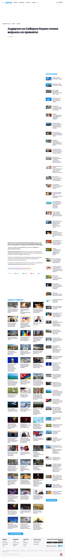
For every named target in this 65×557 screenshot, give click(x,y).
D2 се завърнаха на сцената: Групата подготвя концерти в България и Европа (57, 151)
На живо (34, 2)
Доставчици (28, 550)
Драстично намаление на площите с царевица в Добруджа (57, 277)
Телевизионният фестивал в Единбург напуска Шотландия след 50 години (38, 497)
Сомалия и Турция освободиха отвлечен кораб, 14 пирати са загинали (25, 353)
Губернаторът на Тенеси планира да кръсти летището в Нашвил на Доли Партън (12, 426)
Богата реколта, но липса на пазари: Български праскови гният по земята (57, 242)
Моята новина (5, 544)
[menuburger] (3, 2)
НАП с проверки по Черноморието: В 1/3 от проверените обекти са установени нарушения (57, 204)
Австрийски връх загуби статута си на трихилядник (25, 409)
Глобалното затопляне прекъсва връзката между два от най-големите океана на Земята (12, 382)
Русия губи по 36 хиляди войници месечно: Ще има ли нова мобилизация (13, 454)
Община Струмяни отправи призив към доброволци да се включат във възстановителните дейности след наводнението (57, 468)
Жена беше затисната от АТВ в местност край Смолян (57, 439)
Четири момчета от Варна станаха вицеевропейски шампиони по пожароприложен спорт (57, 224)
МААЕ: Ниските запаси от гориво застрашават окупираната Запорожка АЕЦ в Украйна (38, 411)
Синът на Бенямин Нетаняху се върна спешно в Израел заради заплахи (12, 325)
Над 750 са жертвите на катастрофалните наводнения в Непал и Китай (13, 310)
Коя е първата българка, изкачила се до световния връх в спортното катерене (57, 286)
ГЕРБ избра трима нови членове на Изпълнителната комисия (57, 100)
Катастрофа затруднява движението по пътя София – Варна (57, 92)
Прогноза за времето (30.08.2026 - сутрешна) (57, 301)
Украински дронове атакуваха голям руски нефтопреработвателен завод (25, 311)
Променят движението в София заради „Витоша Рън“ (57, 294)
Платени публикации (5, 551)
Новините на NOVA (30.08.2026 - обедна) (57, 84)
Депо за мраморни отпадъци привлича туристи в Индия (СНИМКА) (24, 366)
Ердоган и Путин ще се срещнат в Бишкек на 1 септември (38, 439)
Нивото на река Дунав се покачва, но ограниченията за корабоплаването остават (57, 125)
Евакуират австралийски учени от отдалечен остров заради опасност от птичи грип (13, 526)
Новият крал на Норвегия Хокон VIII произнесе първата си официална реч (38, 366)
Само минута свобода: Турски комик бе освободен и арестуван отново (25, 425)
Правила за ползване (51, 550)
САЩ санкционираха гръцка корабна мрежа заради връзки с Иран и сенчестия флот (13, 440)
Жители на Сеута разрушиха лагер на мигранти (37, 512)
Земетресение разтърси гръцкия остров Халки (24, 395)
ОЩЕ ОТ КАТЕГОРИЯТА (15, 533)
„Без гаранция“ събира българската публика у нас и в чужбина (57, 186)
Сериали (25, 544)
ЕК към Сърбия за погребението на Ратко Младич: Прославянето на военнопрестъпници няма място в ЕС (37, 526)
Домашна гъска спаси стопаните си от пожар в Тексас (13, 395)
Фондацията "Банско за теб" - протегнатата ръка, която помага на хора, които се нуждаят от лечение (57, 169)
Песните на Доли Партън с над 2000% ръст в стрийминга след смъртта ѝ (12, 512)
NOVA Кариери (36, 542)
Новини (15, 2)
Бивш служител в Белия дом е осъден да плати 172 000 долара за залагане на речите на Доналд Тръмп (38, 382)
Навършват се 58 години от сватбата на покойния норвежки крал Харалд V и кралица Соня (25, 440)
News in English (36, 544)
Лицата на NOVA (16, 542)
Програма (21, 2)
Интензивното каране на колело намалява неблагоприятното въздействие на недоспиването (57, 348)
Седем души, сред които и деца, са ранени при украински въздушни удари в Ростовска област (13, 468)
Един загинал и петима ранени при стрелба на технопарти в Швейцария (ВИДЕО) (57, 160)
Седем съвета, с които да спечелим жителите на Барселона (12, 353)
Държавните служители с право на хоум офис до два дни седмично (57, 108)
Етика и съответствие (58, 550)
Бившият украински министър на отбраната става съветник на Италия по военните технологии (37, 483)
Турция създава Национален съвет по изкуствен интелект (12, 409)
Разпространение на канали (16, 550)
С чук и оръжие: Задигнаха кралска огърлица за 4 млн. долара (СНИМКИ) (24, 497)
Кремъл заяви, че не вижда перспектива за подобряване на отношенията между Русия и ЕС (38, 397)
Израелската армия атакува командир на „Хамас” (13, 338)
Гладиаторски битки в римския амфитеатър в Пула (25, 512)
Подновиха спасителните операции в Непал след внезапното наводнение (38, 454)
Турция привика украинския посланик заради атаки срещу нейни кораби (25, 382)
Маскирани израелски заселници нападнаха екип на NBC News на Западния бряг (38, 310)
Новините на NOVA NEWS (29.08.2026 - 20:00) (57, 419)
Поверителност (41, 550)
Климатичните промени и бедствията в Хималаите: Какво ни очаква (25, 468)
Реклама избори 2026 (8, 550)
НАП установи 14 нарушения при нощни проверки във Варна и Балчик (57, 134)
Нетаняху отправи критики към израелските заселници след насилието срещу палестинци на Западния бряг (12, 367)
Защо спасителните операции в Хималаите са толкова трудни (38, 468)
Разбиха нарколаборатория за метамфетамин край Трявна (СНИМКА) (57, 116)
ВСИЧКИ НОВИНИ (51, 500)
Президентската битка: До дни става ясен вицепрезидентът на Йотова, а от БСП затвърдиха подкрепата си (57, 449)
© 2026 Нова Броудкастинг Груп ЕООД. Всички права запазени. (10, 554)
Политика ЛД (46, 550)
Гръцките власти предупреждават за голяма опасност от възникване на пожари (25, 482)
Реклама (3, 550)
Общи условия (36, 550)
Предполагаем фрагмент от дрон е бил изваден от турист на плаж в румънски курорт (38, 426)
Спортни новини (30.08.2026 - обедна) (57, 78)
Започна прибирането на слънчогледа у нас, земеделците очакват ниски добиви (57, 251)
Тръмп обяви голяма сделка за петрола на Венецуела (25, 453)
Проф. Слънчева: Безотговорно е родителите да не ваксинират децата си (57, 214)
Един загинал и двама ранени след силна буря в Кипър (38, 352)
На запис (28, 2)
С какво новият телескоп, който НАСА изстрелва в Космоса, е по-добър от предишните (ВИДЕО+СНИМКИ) (13, 498)
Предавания (25, 542)
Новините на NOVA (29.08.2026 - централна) (57, 432)
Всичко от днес (5, 542)
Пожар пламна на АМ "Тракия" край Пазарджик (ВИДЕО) (57, 492)
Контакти (32, 550)
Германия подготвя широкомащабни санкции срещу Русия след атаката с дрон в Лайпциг (25, 325)
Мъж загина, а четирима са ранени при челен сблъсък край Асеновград (57, 178)
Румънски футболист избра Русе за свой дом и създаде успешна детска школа (13, 482)
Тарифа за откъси (23, 550)
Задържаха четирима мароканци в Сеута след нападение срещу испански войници (38, 339)
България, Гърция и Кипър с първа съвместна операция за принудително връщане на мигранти (25, 526)
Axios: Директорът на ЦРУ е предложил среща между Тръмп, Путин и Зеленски (25, 339)
